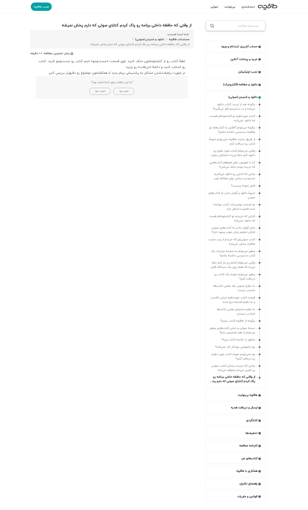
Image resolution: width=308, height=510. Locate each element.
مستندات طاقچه (178, 39)
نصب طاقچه (41, 6)
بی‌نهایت (229, 6)
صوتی (214, 6)
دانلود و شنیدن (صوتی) (149, 39)
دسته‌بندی (248, 6)
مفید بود (124, 91)
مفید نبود (100, 91)
